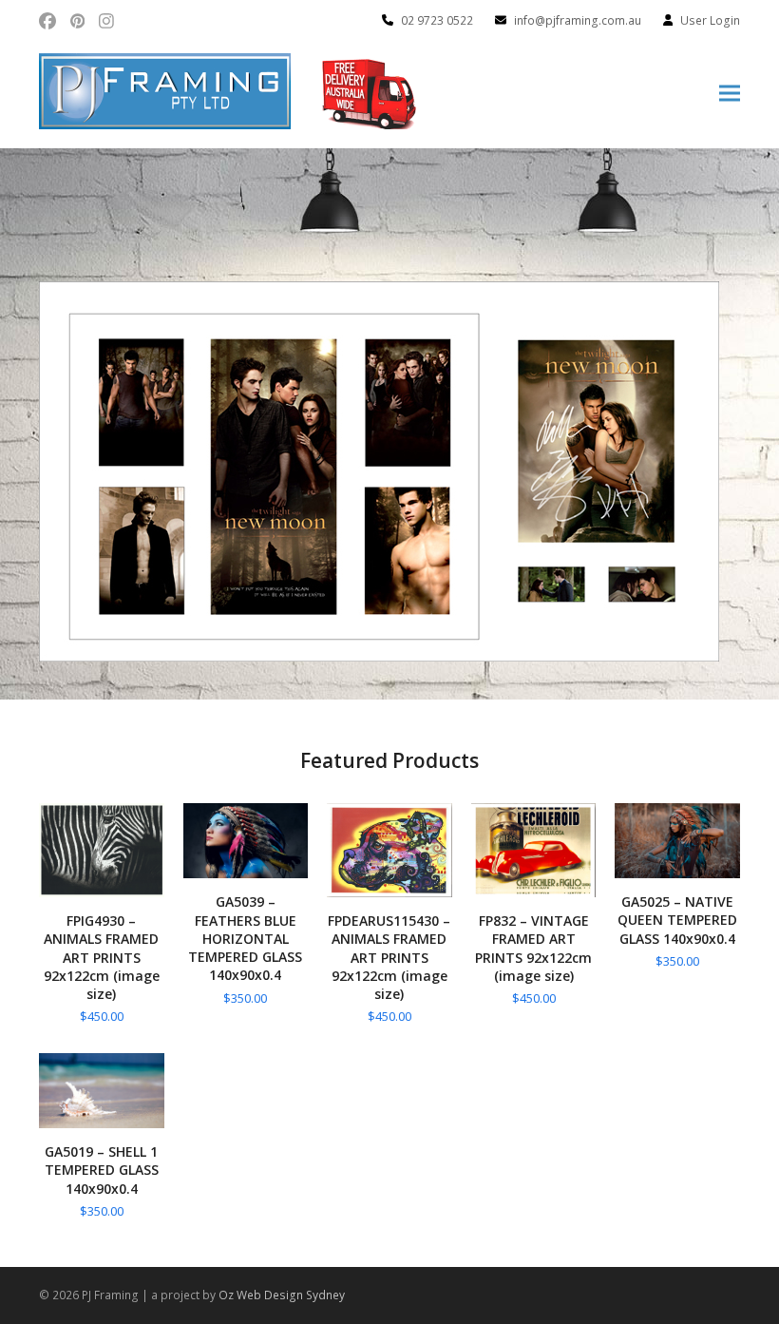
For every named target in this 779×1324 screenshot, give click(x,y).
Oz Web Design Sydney (281, 1295)
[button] (729, 94)
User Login (710, 20)
